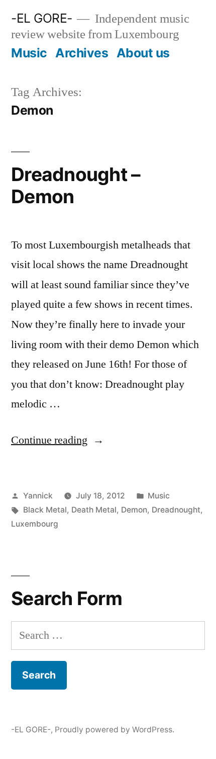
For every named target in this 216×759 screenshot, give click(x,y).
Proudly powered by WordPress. (114, 729)
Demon (134, 510)
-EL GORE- (41, 18)
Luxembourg (34, 524)
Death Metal (94, 510)
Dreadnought (176, 510)
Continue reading (57, 440)
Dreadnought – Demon (75, 185)
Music (29, 52)
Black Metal (45, 510)
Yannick (38, 495)
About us (143, 52)
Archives (81, 52)
